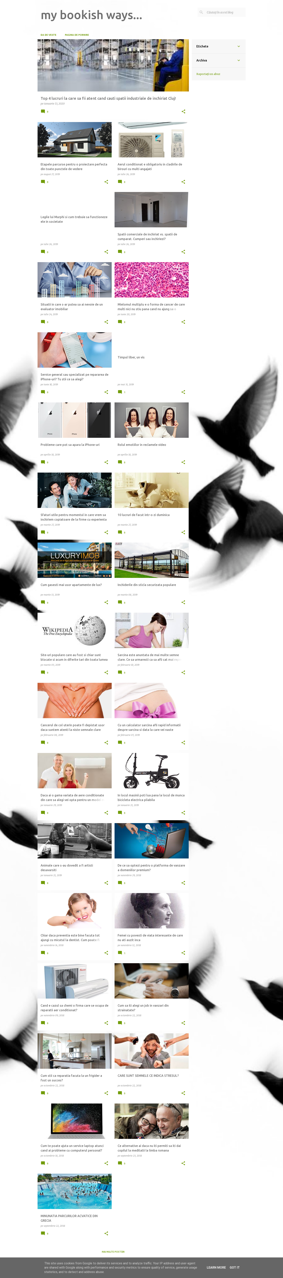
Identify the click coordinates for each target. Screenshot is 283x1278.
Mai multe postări (113, 1252)
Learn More (216, 1267)
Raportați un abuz (208, 74)
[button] (183, 111)
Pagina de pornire (77, 35)
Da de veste (48, 35)
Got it (235, 1267)
